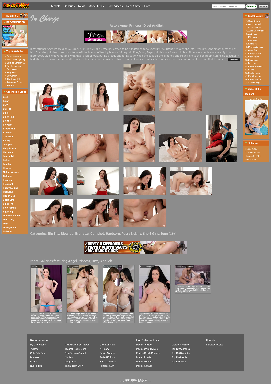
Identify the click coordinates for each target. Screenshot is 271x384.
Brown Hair (9, 128)
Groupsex (8, 144)
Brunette (7, 132)
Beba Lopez (253, 59)
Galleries (69, 6)
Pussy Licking (10, 187)
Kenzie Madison (255, 66)
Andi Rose (252, 33)
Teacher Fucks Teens (75, 349)
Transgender (10, 227)
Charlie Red (253, 56)
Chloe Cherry (254, 20)
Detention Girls (107, 344)
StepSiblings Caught (75, 353)
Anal (5, 97)
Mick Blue (252, 40)
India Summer (254, 27)
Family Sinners (107, 353)
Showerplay (12, 75)
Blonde (7, 120)
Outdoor (7, 176)
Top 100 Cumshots (181, 349)
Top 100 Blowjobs (181, 353)
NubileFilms (36, 366)
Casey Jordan (254, 79)
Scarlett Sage (254, 72)
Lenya (251, 69)
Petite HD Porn (107, 357)
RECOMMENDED (15, 22)
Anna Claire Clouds (256, 30)
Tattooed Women (12, 215)
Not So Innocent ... (15, 66)
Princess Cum (107, 366)
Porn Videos (115, 6)
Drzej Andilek (153, 26)
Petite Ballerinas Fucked (77, 344)
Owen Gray (253, 50)
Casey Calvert (254, 53)
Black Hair (8, 116)
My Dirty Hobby (38, 344)
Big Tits (7, 108)
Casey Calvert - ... (15, 56)
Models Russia (143, 357)
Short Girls (8, 199)
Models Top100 (144, 344)
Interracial (8, 156)
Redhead (8, 191)
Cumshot (8, 136)
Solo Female (9, 207)
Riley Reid (11, 72)
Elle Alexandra (254, 76)
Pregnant (8, 184)
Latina (6, 160)
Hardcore (8, 152)
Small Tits (8, 203)
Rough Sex (9, 195)
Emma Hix (252, 43)
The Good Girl (13, 79)
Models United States (147, 349)
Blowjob (7, 124)
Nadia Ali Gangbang (16, 59)
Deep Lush (70, 361)
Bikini (6, 112)
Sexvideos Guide (214, 344)
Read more (234, 59)
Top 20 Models (256, 16)
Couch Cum (12, 69)
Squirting (8, 211)
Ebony (6, 140)
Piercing (7, 180)
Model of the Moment (253, 91)
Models (55, 6)
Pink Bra (10, 85)
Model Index (96, 6)
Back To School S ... (16, 62)
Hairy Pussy (9, 148)
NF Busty (104, 349)
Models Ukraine (144, 361)
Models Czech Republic (148, 353)
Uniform (7, 231)
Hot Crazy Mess (108, 361)
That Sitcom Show (74, 366)
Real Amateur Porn (138, 6)
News (81, 6)
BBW (5, 104)
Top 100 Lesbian (180, 357)
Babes (33, 361)
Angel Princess (131, 26)
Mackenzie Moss (255, 46)
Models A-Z (12, 16)
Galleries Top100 (180, 344)
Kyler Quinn (253, 37)
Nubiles (69, 357)
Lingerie (7, 168)
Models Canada (144, 366)
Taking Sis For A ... (15, 82)
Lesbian (7, 164)
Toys (5, 223)
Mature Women (11, 172)
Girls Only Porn (37, 353)
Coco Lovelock (254, 24)
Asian (6, 100)
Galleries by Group (16, 91)
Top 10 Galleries (14, 51)
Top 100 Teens (179, 361)
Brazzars (34, 357)
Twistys (34, 349)
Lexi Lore (252, 63)
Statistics (253, 143)
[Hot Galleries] (16, 9)
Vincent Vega (254, 82)
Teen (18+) (8, 219)
